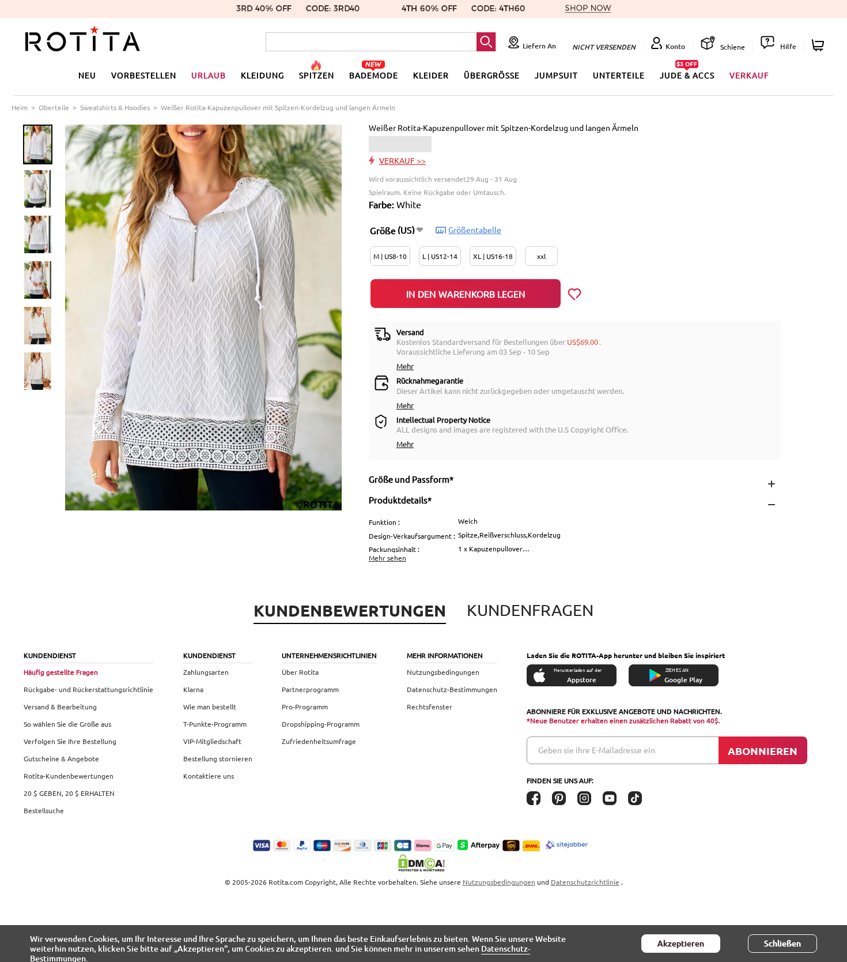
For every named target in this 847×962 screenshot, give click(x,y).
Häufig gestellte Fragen (61, 672)
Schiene (732, 46)
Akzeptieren (680, 943)
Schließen (782, 943)
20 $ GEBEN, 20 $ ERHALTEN (69, 793)
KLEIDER (431, 75)
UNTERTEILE (619, 75)
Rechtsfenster (429, 706)
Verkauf (749, 75)
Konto (675, 46)
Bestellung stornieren (217, 758)
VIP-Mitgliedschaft (212, 741)
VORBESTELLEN (143, 75)
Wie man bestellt (209, 706)
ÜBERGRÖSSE (492, 75)
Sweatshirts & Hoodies (115, 107)
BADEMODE (373, 75)
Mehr (405, 366)
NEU (87, 75)
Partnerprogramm (310, 689)
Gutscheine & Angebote (61, 758)
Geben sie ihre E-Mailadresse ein (596, 750)
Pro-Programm (305, 706)
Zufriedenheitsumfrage (319, 741)
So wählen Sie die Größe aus (67, 723)
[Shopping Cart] (819, 45)
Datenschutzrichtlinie (585, 881)
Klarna (193, 689)
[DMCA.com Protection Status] (423, 862)
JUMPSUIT (556, 75)
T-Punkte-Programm (215, 723)
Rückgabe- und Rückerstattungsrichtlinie (88, 689)
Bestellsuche (44, 810)
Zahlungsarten (206, 672)
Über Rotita (300, 672)
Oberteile (54, 107)
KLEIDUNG (262, 75)
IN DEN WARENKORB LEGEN (465, 293)
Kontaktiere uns (208, 775)
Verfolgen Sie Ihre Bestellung (70, 741)
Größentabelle (474, 229)
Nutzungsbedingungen (443, 672)
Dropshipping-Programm (321, 723)
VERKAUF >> (402, 160)
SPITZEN (316, 75)
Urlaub (208, 75)
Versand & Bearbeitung (60, 706)
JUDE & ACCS (687, 75)
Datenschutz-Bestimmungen (452, 689)
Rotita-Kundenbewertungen (69, 775)
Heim (20, 107)
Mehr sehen (387, 557)
